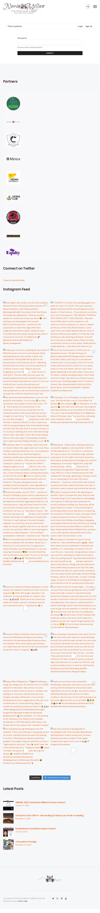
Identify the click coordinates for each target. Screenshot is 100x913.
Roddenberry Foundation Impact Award (35, 828)
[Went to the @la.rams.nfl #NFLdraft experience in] (26, 561)
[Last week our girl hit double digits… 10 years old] (74, 608)
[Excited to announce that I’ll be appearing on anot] (74, 513)
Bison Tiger (22, 901)
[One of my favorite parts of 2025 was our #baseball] (74, 371)
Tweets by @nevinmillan (14, 280)
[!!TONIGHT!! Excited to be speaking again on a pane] (74, 324)
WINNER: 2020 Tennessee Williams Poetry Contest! (40, 802)
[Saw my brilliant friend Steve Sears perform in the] (26, 656)
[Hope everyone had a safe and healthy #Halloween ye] (74, 703)
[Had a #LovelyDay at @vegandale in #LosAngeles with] (74, 750)
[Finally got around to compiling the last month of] (26, 371)
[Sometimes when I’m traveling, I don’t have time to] (26, 466)
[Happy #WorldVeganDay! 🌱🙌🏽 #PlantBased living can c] (26, 703)
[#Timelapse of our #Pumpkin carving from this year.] (74, 419)
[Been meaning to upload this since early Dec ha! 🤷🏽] (74, 656)
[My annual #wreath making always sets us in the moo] (26, 419)
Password (22, 38)
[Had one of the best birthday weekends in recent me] (26, 608)
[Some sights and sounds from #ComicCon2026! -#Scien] (26, 324)
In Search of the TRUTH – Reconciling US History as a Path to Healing (49, 815)
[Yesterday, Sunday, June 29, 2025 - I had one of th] (26, 513)
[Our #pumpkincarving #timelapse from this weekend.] (26, 750)
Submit (50, 53)
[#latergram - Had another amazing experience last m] (74, 466)
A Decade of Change (25, 841)
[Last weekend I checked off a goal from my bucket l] (74, 561)
